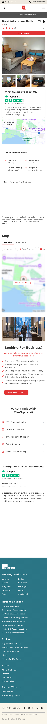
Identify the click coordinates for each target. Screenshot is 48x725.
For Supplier (7, 692)
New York (22, 583)
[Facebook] (24, 707)
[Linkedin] (37, 708)
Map (5, 182)
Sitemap (21, 719)
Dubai (21, 590)
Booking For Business (20, 182)
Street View (21, 242)
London (5, 579)
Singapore (6, 586)
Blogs (4, 655)
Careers (5, 674)
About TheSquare (9, 670)
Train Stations (28, 249)
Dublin (5, 583)
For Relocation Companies (13, 621)
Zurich (21, 579)
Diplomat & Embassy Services (15, 618)
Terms (4, 719)
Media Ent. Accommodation (14, 629)
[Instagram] (33, 708)
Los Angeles (23, 586)
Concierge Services (10, 651)
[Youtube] (41, 708)
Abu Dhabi (23, 594)
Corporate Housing (10, 606)
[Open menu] (44, 8)
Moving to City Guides (12, 659)
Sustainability (8, 681)
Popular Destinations (11, 644)
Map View (8, 242)
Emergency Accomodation (14, 610)
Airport (10, 249)
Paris (4, 594)
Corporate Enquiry (16, 392)
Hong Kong (7, 590)
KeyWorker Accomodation (13, 614)
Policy (12, 719)
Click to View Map (21, 283)
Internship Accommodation (14, 633)
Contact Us (7, 677)
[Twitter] (29, 708)
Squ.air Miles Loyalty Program (15, 648)
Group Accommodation (12, 625)
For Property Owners (11, 695)
